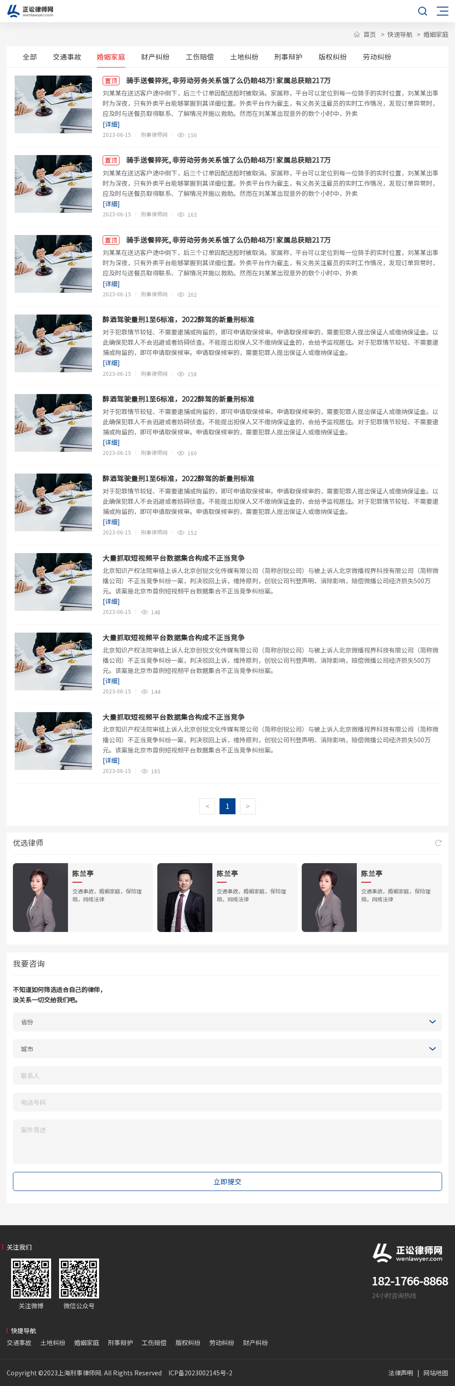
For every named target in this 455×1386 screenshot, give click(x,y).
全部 (30, 56)
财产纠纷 (155, 56)
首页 (369, 34)
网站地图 (435, 1372)
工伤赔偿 (200, 56)
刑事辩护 (288, 56)
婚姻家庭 (435, 34)
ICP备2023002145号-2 (200, 1373)
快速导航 (399, 34)
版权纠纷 (333, 56)
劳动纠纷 (377, 56)
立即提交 (227, 1181)
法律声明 (400, 1372)
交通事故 (67, 56)
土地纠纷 (244, 56)
